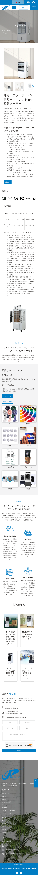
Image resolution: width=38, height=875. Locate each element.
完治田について (6, 832)
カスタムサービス (7, 396)
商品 (8, 30)
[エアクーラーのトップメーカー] (13, 773)
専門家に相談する (7, 402)
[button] (32, 65)
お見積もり (34, 7)
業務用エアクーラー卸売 (12, 108)
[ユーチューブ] (17, 873)
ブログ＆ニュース (6, 835)
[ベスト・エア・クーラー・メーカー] (6, 7)
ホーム (3, 30)
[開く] (14, 7)
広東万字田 (9, 869)
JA (19, 2)
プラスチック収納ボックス (8, 813)
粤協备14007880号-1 (19, 865)
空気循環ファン (6, 799)
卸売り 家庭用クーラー (26, 108)
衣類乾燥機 (4, 808)
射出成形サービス (6, 829)
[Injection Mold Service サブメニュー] (12, 829)
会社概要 (5, 817)
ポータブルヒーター (7, 805)
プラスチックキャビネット (8, 810)
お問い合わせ (5, 838)
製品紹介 (4, 823)
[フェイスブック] (21, 873)
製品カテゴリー (7, 790)
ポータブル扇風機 (6, 802)
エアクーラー (19, 25)
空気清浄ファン (6, 796)
